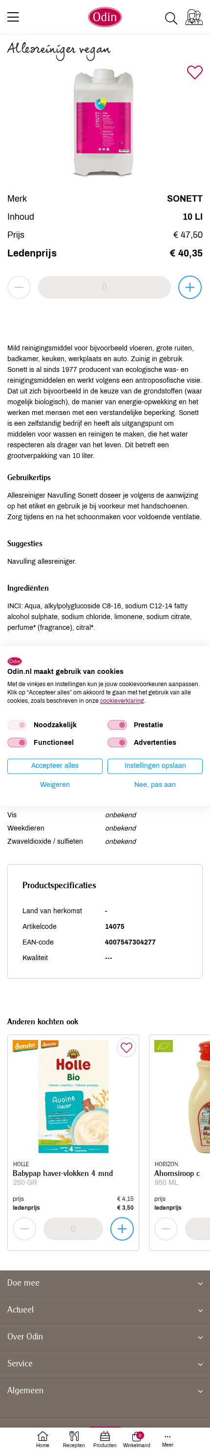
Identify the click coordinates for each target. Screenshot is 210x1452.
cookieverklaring (122, 700)
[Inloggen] (194, 17)
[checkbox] (17, 725)
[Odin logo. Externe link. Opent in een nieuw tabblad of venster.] (14, 661)
